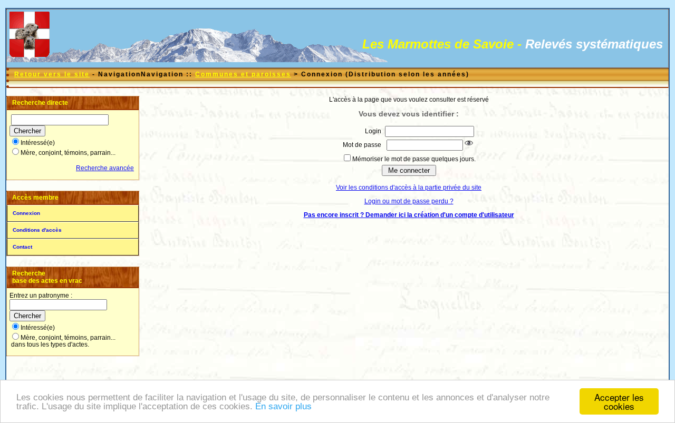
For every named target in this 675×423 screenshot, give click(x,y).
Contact (22, 247)
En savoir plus (283, 406)
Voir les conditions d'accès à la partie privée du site (408, 187)
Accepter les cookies (619, 401)
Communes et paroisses (243, 74)
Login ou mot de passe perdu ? (409, 201)
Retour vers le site (52, 74)
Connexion (26, 213)
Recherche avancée (105, 168)
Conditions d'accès (37, 230)
